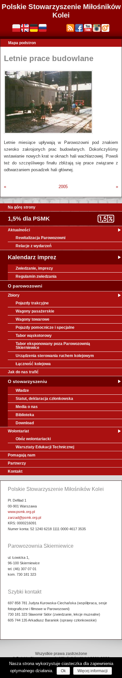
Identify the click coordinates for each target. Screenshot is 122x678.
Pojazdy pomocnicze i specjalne (45, 327)
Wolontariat (18, 431)
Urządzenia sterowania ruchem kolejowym (55, 355)
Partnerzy (17, 463)
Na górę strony (21, 207)
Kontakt (15, 471)
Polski (16, 28)
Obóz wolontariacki (33, 439)
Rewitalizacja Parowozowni (40, 238)
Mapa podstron (22, 43)
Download (25, 423)
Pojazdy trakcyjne (32, 303)
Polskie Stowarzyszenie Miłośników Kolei (61, 11)
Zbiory (14, 295)
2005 (63, 186)
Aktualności (19, 230)
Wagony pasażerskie (35, 311)
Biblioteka (25, 415)
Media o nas (27, 406)
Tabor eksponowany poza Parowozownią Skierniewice (53, 345)
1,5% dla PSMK (29, 218)
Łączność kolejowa (33, 364)
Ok (63, 671)
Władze (22, 390)
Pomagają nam (21, 455)
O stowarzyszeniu (27, 381)
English (25, 28)
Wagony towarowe (32, 319)
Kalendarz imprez (32, 257)
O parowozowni (25, 285)
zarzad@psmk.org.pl (24, 517)
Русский (43, 28)
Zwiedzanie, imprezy (34, 268)
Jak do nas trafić (23, 372)
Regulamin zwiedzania (36, 276)
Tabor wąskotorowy (34, 335)
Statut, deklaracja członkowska (44, 398)
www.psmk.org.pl (21, 512)
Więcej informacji (92, 671)
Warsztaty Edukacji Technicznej (45, 447)
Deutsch (34, 28)
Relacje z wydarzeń (33, 246)
